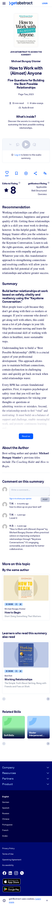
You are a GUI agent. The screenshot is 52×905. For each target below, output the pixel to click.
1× (10, 144)
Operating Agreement (11, 860)
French (5, 830)
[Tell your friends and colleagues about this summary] (35, 173)
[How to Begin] (26, 588)
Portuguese (7, 825)
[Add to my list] (26, 173)
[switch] (26, 144)
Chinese (5, 819)
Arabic (5, 836)
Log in (17, 154)
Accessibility (8, 865)
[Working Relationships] (26, 655)
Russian (5, 813)
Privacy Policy (8, 848)
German (5, 802)
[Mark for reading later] (16, 173)
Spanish (5, 808)
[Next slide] (48, 699)
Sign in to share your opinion (20, 499)
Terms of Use (7, 854)
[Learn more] (19, 183)
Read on (26, 436)
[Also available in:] (45, 173)
